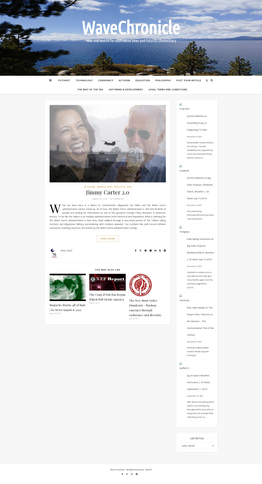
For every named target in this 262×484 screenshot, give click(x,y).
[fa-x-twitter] (127, 474)
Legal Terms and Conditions (168, 89)
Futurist (64, 80)
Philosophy (163, 80)
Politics (119, 187)
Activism (124, 80)
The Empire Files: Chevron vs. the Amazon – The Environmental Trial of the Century (200, 321)
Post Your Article (188, 80)
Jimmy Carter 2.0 (107, 192)
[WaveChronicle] (131, 38)
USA (129, 187)
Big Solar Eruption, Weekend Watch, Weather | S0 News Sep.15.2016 (200, 252)
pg (188, 375)
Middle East (105, 187)
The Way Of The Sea (90, 89)
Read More (108, 238)
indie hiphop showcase (198, 238)
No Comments (116, 198)
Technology (84, 80)
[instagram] (132, 474)
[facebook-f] (122, 474)
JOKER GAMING (195, 116)
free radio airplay (196, 307)
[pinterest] (137, 474)
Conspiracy (105, 80)
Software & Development (126, 89)
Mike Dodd (66, 250)
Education (143, 80)
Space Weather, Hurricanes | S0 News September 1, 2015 (198, 382)
